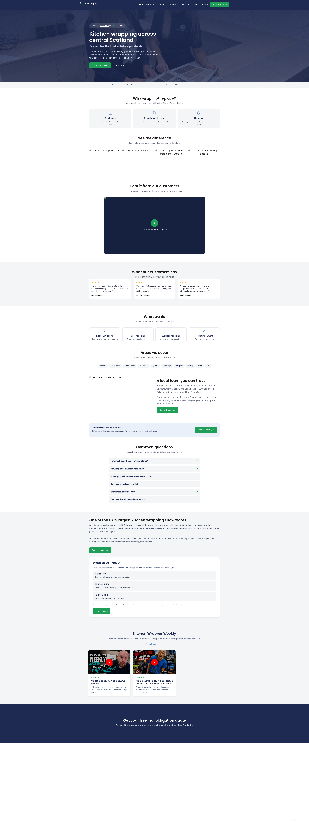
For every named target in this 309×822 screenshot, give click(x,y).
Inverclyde (143, 366)
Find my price (101, 611)
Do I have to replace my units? (124, 484)
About (195, 4)
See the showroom (100, 550)
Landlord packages (206, 430)
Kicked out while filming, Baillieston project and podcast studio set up (154, 682)
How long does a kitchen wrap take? (127, 468)
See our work (121, 65)
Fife (208, 366)
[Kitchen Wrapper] (90, 4)
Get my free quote (100, 65)
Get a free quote (220, 4)
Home (140, 4)
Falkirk (199, 366)
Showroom (185, 4)
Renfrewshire (129, 366)
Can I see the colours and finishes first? (128, 499)
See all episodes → (154, 644)
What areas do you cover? (123, 492)
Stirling (190, 366)
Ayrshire (155, 366)
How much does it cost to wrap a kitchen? (129, 461)
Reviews (173, 4)
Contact (204, 4)
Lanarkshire (115, 366)
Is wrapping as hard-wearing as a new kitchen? (132, 476)
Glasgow (102, 366)
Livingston (179, 366)
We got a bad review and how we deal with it (108, 682)
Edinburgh (167, 366)
